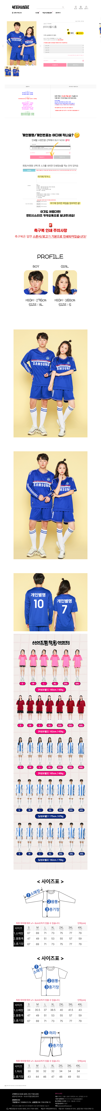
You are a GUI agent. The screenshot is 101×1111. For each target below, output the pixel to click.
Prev (3, 46)
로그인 (75, 8)
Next (40, 46)
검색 (63, 7)
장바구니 (86, 8)
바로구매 (54, 65)
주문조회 (81, 8)
